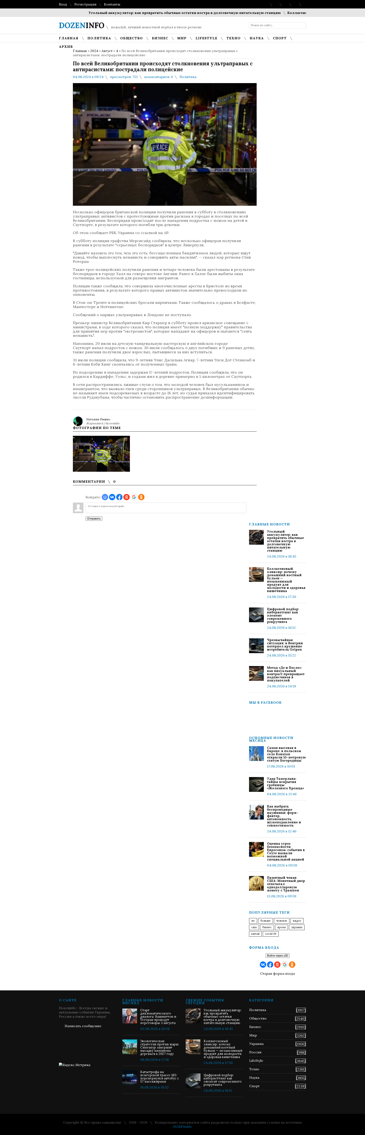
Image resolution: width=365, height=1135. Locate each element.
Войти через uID (277, 955)
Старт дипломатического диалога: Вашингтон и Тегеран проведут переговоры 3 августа (158, 1016)
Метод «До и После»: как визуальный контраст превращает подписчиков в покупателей (286, 674)
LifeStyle (256, 1060)
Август (107, 51)
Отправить (94, 518)
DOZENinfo (182, 1126)
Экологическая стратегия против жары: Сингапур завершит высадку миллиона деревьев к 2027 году (159, 1047)
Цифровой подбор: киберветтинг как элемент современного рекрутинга (283, 615)
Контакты (112, 4)
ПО (253, 921)
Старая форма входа (277, 973)
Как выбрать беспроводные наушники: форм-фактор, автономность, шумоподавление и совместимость (284, 816)
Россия (255, 1052)
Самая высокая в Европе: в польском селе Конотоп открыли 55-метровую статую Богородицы (286, 754)
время (281, 927)
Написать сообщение (83, 1026)
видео (297, 921)
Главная (80, 51)
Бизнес (255, 1027)
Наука (254, 1077)
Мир (253, 1035)
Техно (254, 1069)
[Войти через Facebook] (119, 497)
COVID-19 (270, 934)
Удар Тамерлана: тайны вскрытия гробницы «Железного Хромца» (285, 783)
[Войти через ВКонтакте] (112, 497)
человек (281, 921)
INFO (81, 25)
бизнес (267, 927)
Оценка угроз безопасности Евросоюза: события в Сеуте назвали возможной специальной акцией (286, 851)
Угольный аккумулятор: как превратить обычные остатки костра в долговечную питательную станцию (165, 13)
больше (265, 921)
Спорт (254, 1086)
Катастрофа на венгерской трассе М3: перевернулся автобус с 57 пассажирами (159, 1076)
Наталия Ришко (98, 419)
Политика (188, 77)
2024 (94, 51)
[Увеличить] (101, 454)
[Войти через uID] (105, 497)
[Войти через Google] (134, 497)
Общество (258, 1018)
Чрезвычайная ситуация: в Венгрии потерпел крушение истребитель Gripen (285, 644)
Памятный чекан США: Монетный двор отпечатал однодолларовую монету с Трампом (286, 884)
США (254, 927)
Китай (255, 934)
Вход (63, 4)
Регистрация (85, 4)
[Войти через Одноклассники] (141, 497)
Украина (296, 927)
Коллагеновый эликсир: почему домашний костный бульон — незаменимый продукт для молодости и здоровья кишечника (286, 579)
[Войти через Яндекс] (126, 497)
